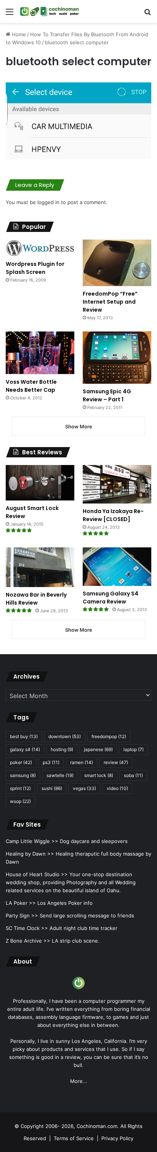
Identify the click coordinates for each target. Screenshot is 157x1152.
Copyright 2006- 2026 (47, 1126)
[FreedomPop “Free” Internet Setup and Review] (117, 263)
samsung (23, 775)
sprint (20, 788)
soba (133, 775)
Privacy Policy (117, 1138)
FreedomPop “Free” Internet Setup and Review (110, 302)
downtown (64, 736)
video (117, 788)
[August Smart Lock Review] (40, 482)
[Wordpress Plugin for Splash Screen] (40, 248)
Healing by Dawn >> (30, 854)
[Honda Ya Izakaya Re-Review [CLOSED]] (117, 484)
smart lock (98, 775)
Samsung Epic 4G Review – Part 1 (107, 395)
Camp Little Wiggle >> (32, 841)
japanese (98, 749)
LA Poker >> (21, 903)
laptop (133, 749)
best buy (24, 736)
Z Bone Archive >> (28, 941)
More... (78, 1081)
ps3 (51, 762)
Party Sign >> (22, 915)
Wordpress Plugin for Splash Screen (35, 268)
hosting (62, 749)
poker (21, 762)
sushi (52, 788)
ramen (81, 762)
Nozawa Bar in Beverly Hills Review (36, 599)
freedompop (108, 736)
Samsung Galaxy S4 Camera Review (110, 597)
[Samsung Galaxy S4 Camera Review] (117, 566)
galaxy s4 (25, 749)
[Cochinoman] (49, 11)
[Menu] (9, 14)
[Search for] (147, 14)
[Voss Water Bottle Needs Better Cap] (40, 352)
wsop (20, 801)
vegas (84, 788)
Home (18, 34)
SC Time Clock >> (27, 928)
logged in (48, 202)
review (116, 762)
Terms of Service (74, 1138)
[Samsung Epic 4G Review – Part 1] (117, 357)
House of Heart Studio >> (37, 874)
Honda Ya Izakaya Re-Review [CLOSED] (113, 515)
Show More (78, 426)
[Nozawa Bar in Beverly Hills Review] (40, 567)
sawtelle (60, 775)
